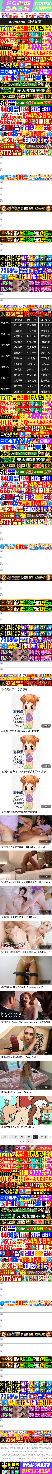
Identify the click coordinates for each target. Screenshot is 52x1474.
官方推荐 (5, 356)
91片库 (18, 369)
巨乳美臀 (45, 331)
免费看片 (5, 389)
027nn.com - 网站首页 (25, 22)
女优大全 (31, 369)
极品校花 (18, 391)
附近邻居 (18, 342)
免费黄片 (45, 375)
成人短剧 (45, 386)
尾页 (29, 1141)
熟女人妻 (31, 375)
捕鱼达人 (18, 353)
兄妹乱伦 (31, 386)
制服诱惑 (45, 380)
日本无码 (45, 320)
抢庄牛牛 (31, 353)
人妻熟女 (18, 336)
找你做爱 (45, 342)
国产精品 (18, 320)
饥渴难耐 (31, 342)
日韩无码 (45, 391)
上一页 (14, 1137)
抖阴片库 (5, 378)
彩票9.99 (18, 358)
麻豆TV (31, 364)
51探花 (45, 364)
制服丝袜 (31, 336)
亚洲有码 (18, 325)
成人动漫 (45, 325)
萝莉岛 (45, 369)
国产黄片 (18, 375)
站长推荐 (5, 344)
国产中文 (18, 386)
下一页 (44, 1137)
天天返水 (45, 358)
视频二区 (5, 333)
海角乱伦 (31, 380)
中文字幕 (31, 331)
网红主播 (31, 320)
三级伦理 (18, 331)
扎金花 (31, 358)
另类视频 (45, 336)
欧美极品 (31, 325)
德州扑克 (45, 353)
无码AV (5, 367)
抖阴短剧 (31, 391)
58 (22, 1137)
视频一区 (5, 322)
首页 (4, 1137)
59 (29, 1137)
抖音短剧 (18, 364)
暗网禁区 (18, 380)
